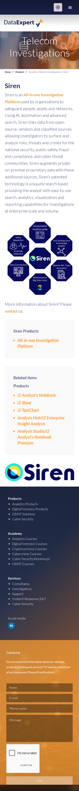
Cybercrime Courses (27, 554)
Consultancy (20, 584)
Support (17, 594)
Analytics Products (25, 504)
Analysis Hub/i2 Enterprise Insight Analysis (40, 420)
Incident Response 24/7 (29, 599)
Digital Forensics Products (30, 509)
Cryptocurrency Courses (29, 549)
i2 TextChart (28, 410)
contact (11, 311)
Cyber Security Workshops (31, 559)
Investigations (22, 589)
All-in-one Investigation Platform (38, 343)
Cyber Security (22, 519)
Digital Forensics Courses (29, 544)
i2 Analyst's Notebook (36, 395)
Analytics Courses (24, 539)
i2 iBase (24, 402)
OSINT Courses (23, 564)
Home (8, 72)
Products (19, 72)
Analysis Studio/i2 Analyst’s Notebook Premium (34, 437)
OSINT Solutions (23, 514)
